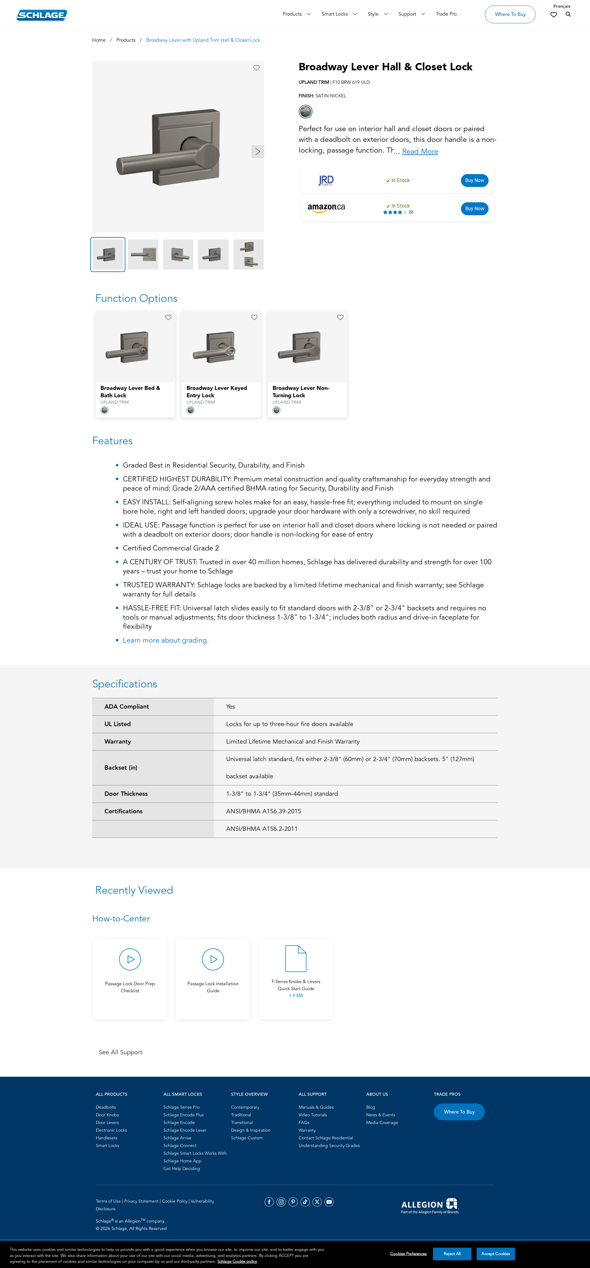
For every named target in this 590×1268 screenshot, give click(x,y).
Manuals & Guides (316, 1107)
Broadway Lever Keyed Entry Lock (217, 392)
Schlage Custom (247, 1138)
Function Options (136, 298)
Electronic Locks (111, 1130)
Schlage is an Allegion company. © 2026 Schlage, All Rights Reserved (131, 1225)
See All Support (120, 1052)
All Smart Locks (182, 1094)
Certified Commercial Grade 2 (171, 549)
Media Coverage (382, 1122)
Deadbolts (106, 1107)
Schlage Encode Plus (183, 1115)
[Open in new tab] (430, 1205)
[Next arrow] (257, 151)
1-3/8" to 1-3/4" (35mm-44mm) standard (282, 794)
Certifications (123, 811)
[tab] (107, 254)
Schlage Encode (179, 1122)
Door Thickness (126, 794)
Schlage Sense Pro (181, 1107)
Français (561, 6)
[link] (553, 14)
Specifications (124, 684)
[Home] (42, 15)
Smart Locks (335, 14)
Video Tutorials (313, 1115)
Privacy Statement (142, 1201)
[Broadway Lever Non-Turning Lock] (303, 347)
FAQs (304, 1122)
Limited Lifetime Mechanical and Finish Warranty (293, 741)
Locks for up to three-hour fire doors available (289, 724)
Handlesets (106, 1138)
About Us (377, 1094)
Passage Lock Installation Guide (212, 987)
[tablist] (178, 254)
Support (407, 14)
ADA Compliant (126, 707)
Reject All (452, 1253)
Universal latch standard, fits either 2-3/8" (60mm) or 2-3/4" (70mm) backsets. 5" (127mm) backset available (350, 767)
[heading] (295, 919)
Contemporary (245, 1107)
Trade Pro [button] (446, 14)
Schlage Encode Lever (184, 1130)
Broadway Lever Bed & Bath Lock (130, 392)
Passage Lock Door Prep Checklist (130, 987)
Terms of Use (109, 1201)
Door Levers (107, 1122)
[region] (295, 1254)
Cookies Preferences (408, 1253)
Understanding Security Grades (329, 1145)
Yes (230, 706)
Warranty (117, 742)
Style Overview (249, 1094)
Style (373, 14)
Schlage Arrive (177, 1138)
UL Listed (117, 724)
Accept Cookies (496, 1253)
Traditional (241, 1115)
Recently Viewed (134, 890)
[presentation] (135, 395)
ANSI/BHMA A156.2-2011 (262, 829)
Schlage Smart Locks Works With (195, 1153)
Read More (420, 151)
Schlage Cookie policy (237, 1261)
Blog (370, 1107)
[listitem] (306, 112)
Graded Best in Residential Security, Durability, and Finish (214, 466)
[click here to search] (568, 14)
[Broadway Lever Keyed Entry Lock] (217, 347)
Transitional (242, 1122)
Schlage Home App (182, 1161)
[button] (256, 68)
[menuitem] (128, 1107)
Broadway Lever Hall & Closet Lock (386, 67)
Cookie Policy (175, 1201)
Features (112, 441)
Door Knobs (107, 1115)
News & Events (380, 1115)
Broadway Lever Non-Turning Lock (301, 392)
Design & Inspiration (250, 1130)
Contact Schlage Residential (326, 1138)
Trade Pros (447, 1094)
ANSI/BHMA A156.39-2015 (263, 811)
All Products (112, 1094)
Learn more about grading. (166, 640)
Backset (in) (120, 768)
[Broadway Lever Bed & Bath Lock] (131, 347)
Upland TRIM (114, 402)
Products (292, 14)
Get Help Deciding (181, 1168)
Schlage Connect (180, 1145)
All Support (313, 1094)
